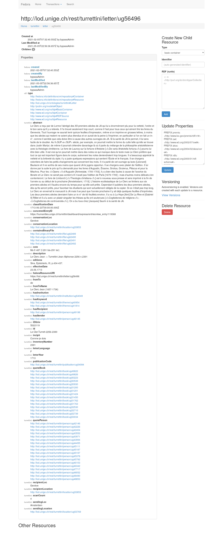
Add (166, 114)
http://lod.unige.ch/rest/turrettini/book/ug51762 (54, 400)
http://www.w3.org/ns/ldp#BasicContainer (51, 109)
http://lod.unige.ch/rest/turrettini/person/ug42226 (55, 426)
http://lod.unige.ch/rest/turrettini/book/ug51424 (54, 394)
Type (164, 47)
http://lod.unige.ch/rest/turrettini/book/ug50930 (54, 384)
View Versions (171, 195)
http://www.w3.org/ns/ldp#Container (48, 112)
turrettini (35, 26)
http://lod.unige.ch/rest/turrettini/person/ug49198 (55, 312)
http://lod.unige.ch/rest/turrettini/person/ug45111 (55, 446)
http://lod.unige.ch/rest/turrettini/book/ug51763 (54, 403)
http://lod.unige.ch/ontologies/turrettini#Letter (53, 102)
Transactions (53, 4)
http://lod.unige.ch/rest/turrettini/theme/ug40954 (55, 302)
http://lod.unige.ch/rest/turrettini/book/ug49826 (54, 374)
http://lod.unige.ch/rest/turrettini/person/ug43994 (55, 439)
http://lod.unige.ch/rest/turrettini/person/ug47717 (55, 469)
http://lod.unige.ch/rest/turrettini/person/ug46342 (55, 465)
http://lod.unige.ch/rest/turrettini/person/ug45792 (55, 459)
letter (45, 26)
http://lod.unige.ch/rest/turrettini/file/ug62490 (53, 237)
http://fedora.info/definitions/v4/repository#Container (57, 96)
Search (70, 4)
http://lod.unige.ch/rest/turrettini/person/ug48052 (55, 472)
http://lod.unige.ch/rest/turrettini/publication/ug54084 (57, 364)
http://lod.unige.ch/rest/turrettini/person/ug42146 (55, 423)
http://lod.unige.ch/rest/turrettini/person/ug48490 (55, 475)
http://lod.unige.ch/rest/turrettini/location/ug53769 (55, 511)
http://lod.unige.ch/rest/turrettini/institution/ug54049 (56, 295)
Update (167, 170)
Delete (167, 212)
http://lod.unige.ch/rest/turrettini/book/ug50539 (54, 380)
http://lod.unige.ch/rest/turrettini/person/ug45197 (55, 452)
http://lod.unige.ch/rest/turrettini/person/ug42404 (55, 430)
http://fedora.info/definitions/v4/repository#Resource (57, 99)
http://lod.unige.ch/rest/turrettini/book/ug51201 (54, 390)
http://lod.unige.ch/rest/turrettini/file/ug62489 (53, 233)
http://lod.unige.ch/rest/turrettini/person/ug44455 (55, 443)
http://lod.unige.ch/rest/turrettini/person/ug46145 (55, 318)
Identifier (167, 59)
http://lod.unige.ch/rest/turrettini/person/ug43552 (55, 433)
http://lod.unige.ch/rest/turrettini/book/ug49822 (54, 371)
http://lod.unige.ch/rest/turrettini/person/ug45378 (55, 456)
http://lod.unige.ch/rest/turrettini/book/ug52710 (54, 410)
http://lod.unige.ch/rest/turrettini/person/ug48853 (55, 479)
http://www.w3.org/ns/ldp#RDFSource (49, 116)
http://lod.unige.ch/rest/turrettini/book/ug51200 (54, 387)
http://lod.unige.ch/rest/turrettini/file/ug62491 (53, 240)
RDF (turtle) (168, 71)
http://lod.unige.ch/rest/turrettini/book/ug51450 (54, 397)
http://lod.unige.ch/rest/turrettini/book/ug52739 (54, 413)
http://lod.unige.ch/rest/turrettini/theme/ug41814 (55, 305)
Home (38, 4)
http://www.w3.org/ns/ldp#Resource (48, 119)
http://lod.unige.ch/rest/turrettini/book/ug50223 (54, 377)
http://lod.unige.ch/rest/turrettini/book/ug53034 (54, 416)
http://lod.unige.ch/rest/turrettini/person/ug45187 (55, 449)
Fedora (25, 4)
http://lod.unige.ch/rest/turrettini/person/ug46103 (55, 462)
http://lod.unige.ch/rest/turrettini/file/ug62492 (53, 243)
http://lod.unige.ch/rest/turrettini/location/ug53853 (55, 227)
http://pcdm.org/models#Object (46, 106)
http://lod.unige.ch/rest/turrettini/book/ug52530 (54, 407)
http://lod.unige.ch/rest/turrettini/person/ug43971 (55, 436)
